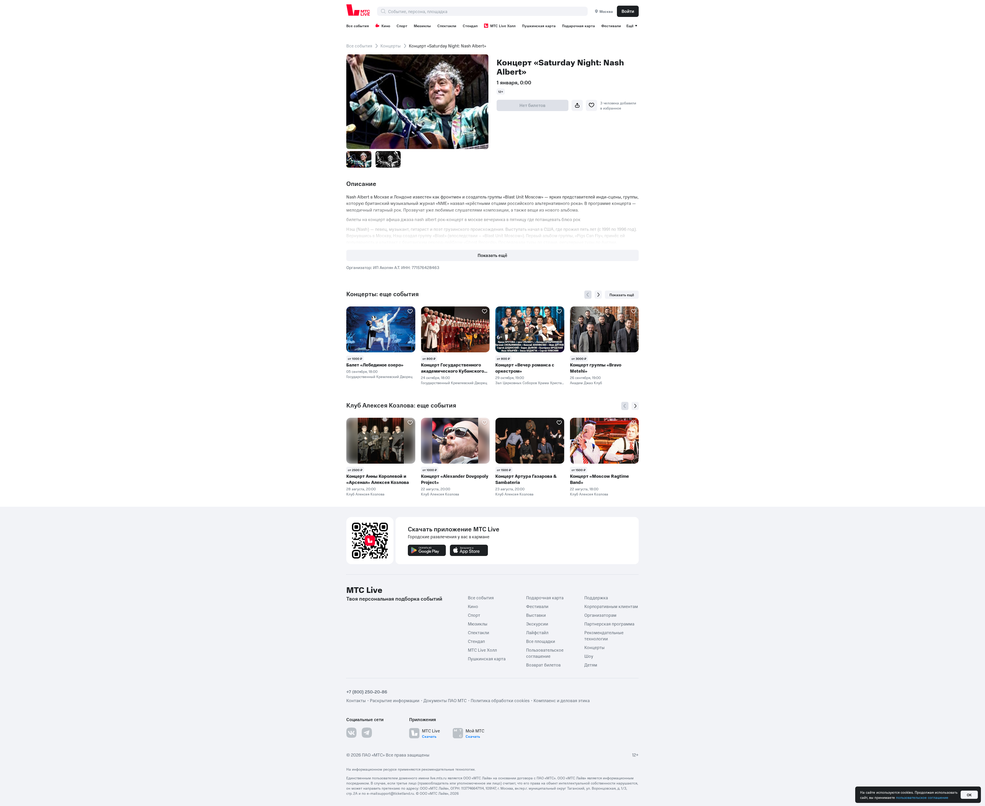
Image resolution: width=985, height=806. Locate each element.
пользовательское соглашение (922, 797)
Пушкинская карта (539, 25)
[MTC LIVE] (358, 10)
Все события (357, 25)
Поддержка (596, 597)
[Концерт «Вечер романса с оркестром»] (529, 329)
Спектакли (446, 25)
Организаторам (600, 615)
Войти (628, 11)
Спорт (402, 25)
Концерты (390, 46)
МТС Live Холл (503, 25)
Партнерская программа (609, 624)
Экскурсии (537, 624)
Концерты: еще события (382, 293)
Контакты (356, 700)
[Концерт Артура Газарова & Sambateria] (529, 441)
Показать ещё (492, 255)
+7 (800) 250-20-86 (366, 692)
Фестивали (611, 25)
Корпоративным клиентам (611, 606)
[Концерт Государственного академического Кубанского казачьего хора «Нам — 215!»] (455, 329)
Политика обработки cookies (500, 700)
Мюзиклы (422, 25)
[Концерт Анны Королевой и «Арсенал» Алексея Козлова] (380, 441)
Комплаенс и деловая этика (562, 700)
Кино (385, 25)
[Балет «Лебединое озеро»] (380, 329)
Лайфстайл (537, 632)
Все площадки (540, 641)
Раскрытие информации (394, 700)
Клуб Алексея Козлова (365, 493)
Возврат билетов (543, 665)
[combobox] (488, 11)
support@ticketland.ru (396, 793)
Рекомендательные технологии (604, 635)
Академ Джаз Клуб (586, 382)
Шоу (588, 656)
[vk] (351, 733)
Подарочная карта (578, 25)
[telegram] (367, 733)
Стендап (470, 25)
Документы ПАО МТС (445, 700)
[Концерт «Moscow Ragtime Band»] (604, 441)
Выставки (536, 615)
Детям (590, 665)
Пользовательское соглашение (545, 653)
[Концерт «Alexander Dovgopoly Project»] (455, 441)
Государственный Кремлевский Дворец (379, 376)
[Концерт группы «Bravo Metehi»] (604, 329)
